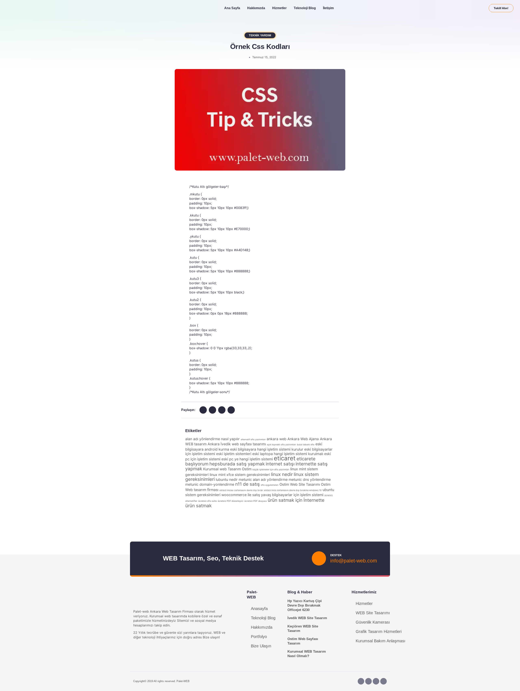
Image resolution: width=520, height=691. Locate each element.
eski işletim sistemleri (233, 454)
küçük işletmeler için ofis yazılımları (270, 469)
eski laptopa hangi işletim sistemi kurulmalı (287, 454)
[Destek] (319, 558)
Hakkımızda (256, 8)
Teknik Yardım (260, 35)
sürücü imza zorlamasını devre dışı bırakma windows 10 (293, 490)
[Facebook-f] (361, 681)
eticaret (285, 458)
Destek (336, 555)
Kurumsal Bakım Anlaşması (380, 641)
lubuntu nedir (227, 479)
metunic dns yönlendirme (310, 479)
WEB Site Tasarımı (373, 613)
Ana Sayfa (232, 8)
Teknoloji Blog (305, 8)
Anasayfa (259, 608)
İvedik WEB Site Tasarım (307, 618)
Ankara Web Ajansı (303, 439)
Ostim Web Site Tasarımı (300, 484)
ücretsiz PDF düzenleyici (230, 501)
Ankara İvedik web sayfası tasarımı (237, 444)
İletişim (328, 8)
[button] (203, 410)
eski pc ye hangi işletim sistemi (247, 459)
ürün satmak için (285, 500)
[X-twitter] (383, 681)
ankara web (276, 439)
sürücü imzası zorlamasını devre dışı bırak (241, 490)
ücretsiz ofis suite (207, 501)
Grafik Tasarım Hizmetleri (379, 631)
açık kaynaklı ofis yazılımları (281, 444)
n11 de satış (247, 484)
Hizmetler (279, 8)
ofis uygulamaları (269, 485)
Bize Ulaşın (261, 646)
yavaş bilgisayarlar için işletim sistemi (292, 495)
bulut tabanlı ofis (305, 444)
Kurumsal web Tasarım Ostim (227, 469)
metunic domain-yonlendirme (209, 484)
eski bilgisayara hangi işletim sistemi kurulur (266, 449)
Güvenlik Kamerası (373, 622)
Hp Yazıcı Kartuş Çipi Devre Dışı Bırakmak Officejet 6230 (304, 605)
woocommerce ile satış (240, 495)
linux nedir (282, 474)
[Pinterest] (376, 681)
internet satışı (280, 463)
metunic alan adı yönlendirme (263, 479)
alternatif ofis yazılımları (253, 439)
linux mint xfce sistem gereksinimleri (240, 475)
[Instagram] (368, 681)
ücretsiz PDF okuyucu (255, 501)
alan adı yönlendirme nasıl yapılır (212, 439)
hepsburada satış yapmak (237, 463)
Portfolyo (259, 636)
